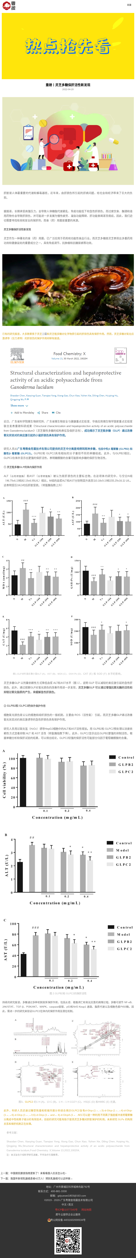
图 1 (76, 682)
